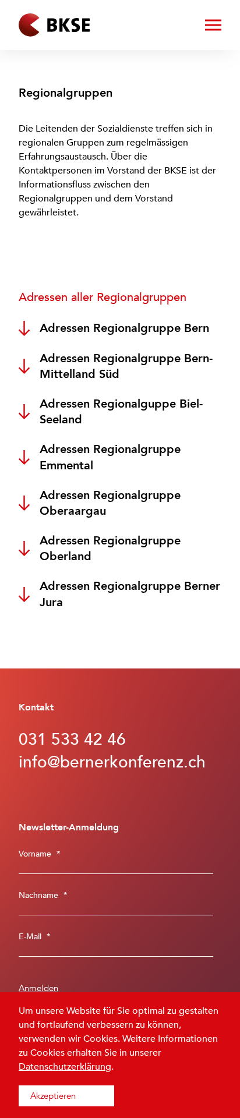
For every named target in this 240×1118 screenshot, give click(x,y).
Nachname (43, 895)
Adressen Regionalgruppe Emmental (110, 457)
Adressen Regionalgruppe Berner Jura (130, 594)
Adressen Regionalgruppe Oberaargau (110, 503)
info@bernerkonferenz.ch (112, 762)
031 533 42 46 (72, 739)
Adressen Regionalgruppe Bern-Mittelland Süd (126, 366)
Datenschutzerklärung (65, 1066)
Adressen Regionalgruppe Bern (124, 328)
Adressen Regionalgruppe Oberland (110, 548)
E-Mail (35, 936)
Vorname (40, 853)
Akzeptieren (53, 1096)
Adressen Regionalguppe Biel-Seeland (121, 411)
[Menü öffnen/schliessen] (213, 25)
